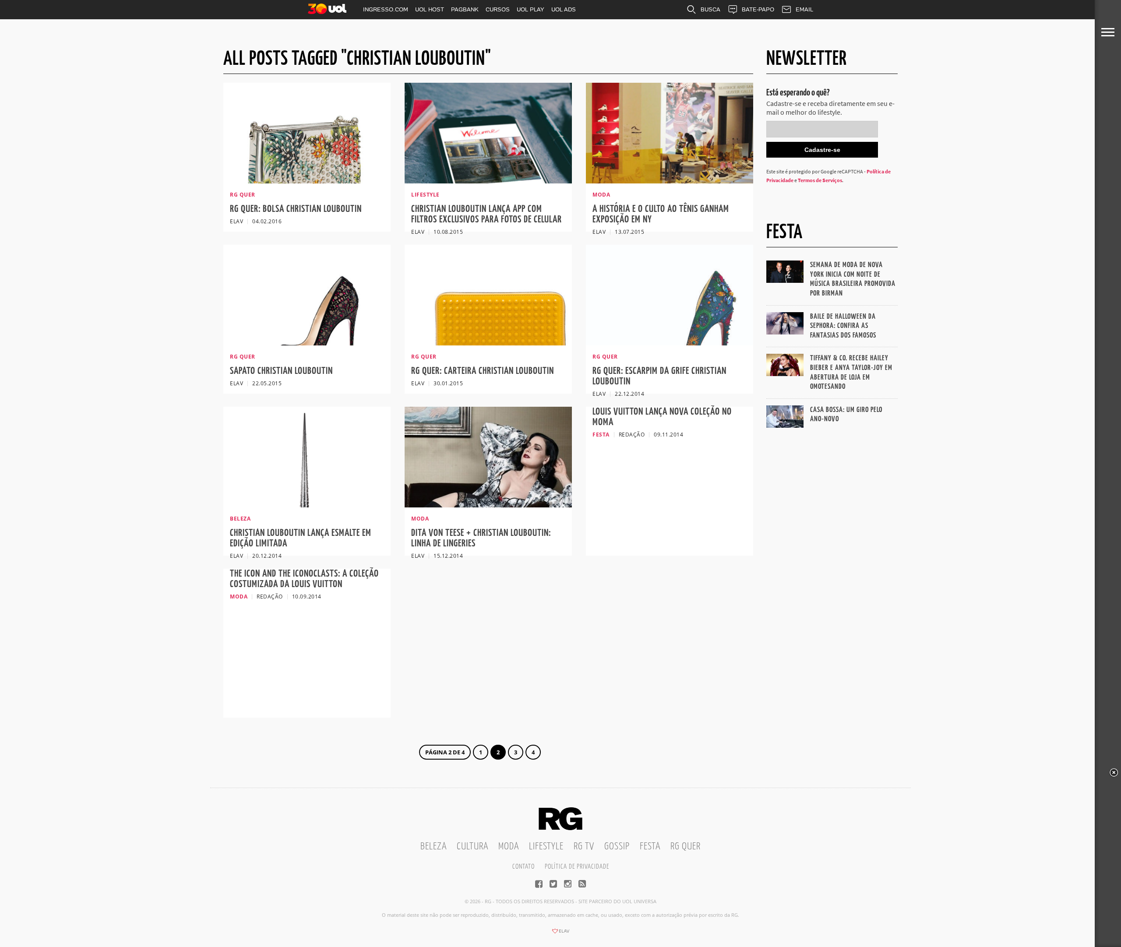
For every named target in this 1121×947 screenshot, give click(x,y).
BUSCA (710, 9)
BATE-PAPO (758, 9)
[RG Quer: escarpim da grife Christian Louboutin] (669, 342)
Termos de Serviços (820, 180)
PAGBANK (465, 9)
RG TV (584, 846)
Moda (508, 846)
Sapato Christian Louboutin (281, 371)
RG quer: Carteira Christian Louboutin (482, 371)
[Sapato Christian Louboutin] (307, 342)
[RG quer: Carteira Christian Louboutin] (488, 342)
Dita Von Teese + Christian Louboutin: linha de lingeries (481, 538)
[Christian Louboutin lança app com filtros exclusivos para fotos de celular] (488, 180)
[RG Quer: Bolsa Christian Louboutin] (307, 180)
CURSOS (498, 9)
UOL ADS (563, 9)
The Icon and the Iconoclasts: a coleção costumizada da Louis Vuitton (304, 579)
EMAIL (804, 9)
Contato (523, 866)
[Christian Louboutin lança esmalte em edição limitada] (307, 504)
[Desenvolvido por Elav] (560, 934)
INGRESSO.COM (385, 9)
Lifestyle (546, 846)
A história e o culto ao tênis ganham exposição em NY (660, 214)
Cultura (472, 846)
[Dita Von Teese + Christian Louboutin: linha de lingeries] (488, 504)
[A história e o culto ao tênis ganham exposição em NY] (669, 180)
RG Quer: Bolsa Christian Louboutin (296, 209)
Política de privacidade (577, 866)
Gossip (617, 846)
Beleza (433, 846)
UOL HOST (429, 9)
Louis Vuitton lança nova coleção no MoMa (662, 417)
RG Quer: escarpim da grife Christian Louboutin (659, 376)
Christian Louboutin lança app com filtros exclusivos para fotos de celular (486, 214)
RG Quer (685, 846)
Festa (650, 846)
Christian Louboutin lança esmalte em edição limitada (300, 538)
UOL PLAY (530, 9)
